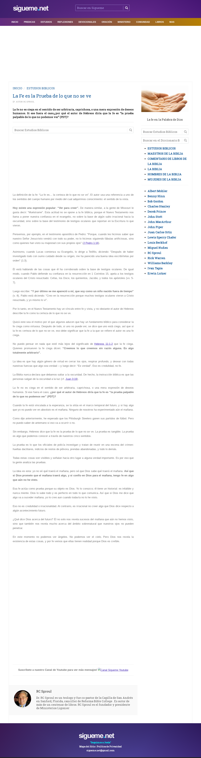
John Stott (155, 217)
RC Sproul (28, 101)
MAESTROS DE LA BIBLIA (165, 153)
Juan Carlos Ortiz (160, 232)
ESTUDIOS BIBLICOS (41, 88)
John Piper (155, 227)
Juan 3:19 (71, 379)
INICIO (17, 88)
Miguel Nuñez (158, 248)
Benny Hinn (156, 196)
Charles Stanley (159, 206)
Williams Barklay (160, 263)
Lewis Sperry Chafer (162, 237)
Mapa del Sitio (87, 746)
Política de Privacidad (109, 746)
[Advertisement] (100, 53)
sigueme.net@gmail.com (101, 750)
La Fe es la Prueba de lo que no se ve (52, 96)
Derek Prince (157, 211)
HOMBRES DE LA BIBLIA (165, 174)
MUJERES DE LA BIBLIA (164, 179)
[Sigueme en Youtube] (113, 669)
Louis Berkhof (157, 242)
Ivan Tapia (155, 268)
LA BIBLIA (155, 169)
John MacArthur (159, 222)
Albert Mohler (157, 191)
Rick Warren (156, 258)
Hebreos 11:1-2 (103, 343)
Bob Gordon (155, 201)
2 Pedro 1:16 (90, 243)
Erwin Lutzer (157, 273)
